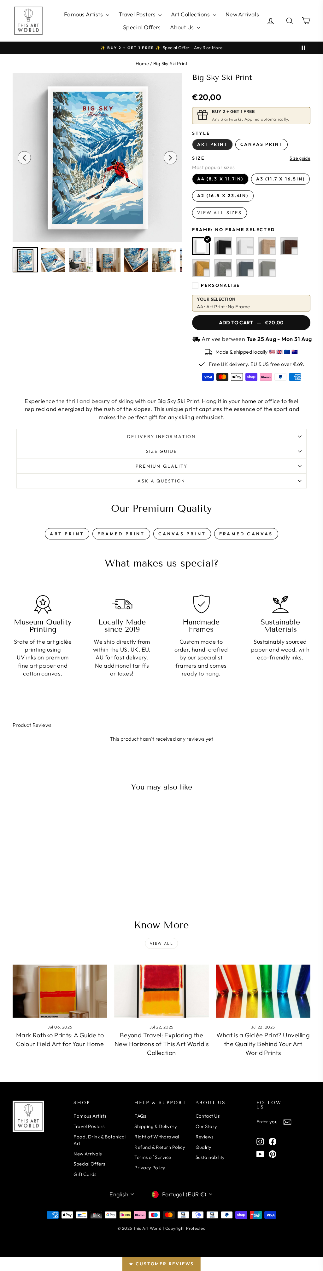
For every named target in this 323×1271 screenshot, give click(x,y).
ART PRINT (67, 534)
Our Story (206, 1126)
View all (161, 943)
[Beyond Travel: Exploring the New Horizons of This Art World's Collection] (161, 991)
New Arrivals (242, 14)
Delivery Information (161, 436)
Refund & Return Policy (159, 1147)
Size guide (300, 158)
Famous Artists (84, 14)
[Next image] (170, 157)
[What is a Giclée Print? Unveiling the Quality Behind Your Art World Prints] (263, 991)
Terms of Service (152, 1157)
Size (198, 158)
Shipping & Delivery (155, 1126)
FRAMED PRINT (121, 534)
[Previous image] (24, 157)
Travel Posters (138, 14)
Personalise (220, 285)
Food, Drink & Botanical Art (99, 1140)
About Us (182, 27)
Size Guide (161, 451)
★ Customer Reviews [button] (161, 1264)
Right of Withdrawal (156, 1137)
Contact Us (208, 1116)
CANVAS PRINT (182, 534)
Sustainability (210, 1157)
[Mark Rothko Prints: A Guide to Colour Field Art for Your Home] (60, 991)
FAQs (140, 1116)
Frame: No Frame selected (233, 229)
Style (201, 133)
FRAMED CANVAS (246, 534)
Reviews (205, 1137)
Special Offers (142, 27)
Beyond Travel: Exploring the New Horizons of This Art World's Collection (161, 1044)
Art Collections (191, 14)
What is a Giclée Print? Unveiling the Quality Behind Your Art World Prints (263, 1044)
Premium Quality (162, 466)
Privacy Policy (149, 1168)
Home (142, 63)
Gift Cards (85, 1174)
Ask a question (161, 481)
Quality (204, 1147)
